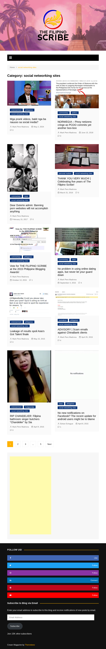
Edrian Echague (66, 424)
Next (49, 444)
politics (74, 113)
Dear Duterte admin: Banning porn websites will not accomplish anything (29, 208)
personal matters (65, 173)
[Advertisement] (30, 495)
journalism (63, 320)
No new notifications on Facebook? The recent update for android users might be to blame (77, 416)
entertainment (16, 110)
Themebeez (30, 645)
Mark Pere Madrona (20, 127)
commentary (63, 113)
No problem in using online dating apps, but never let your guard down (77, 271)
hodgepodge (29, 407)
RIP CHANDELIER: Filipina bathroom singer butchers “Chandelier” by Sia (25, 419)
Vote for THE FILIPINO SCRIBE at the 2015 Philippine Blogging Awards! (28, 269)
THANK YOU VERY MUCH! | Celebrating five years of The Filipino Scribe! (74, 181)
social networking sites (19, 114)
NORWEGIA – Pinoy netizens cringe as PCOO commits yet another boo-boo (75, 124)
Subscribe (15, 626)
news (26, 196)
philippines (29, 110)
